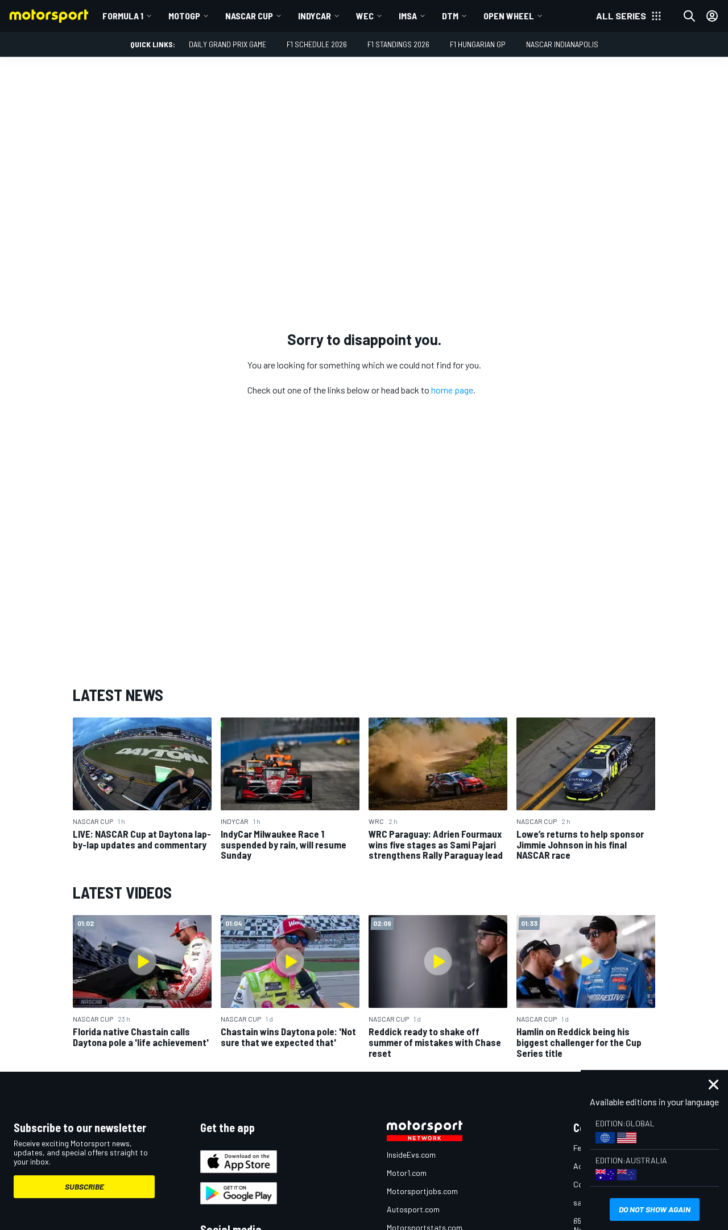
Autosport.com (413, 1209)
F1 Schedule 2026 (317, 44)
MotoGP (184, 15)
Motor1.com (407, 1173)
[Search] (689, 16)
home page (452, 389)
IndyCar (314, 15)
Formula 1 (122, 15)
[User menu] (712, 16)
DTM (450, 15)
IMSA (408, 15)
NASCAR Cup (249, 15)
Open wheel (508, 15)
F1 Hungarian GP (478, 44)
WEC (365, 15)
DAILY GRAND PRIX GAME (227, 44)
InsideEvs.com (411, 1154)
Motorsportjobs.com (422, 1191)
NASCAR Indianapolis (562, 44)
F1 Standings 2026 (398, 44)
